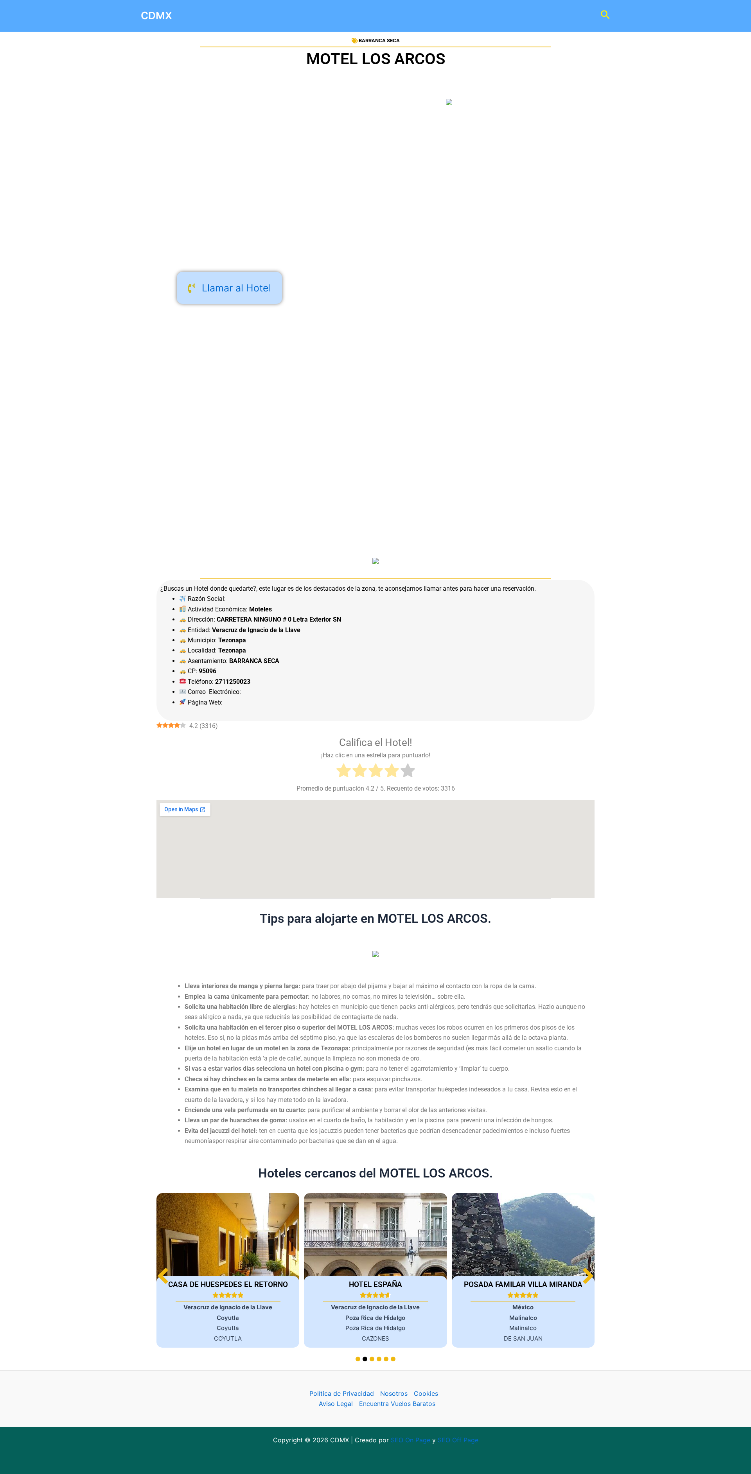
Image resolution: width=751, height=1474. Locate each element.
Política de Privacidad (341, 1393)
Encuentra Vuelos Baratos (397, 1403)
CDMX (156, 15)
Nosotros (394, 1393)
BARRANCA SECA (379, 40)
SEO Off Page (458, 1440)
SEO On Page (410, 1440)
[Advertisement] (375, 202)
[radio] (343, 772)
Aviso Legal (336, 1403)
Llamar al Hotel (236, 288)
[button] (588, 1276)
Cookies (426, 1393)
